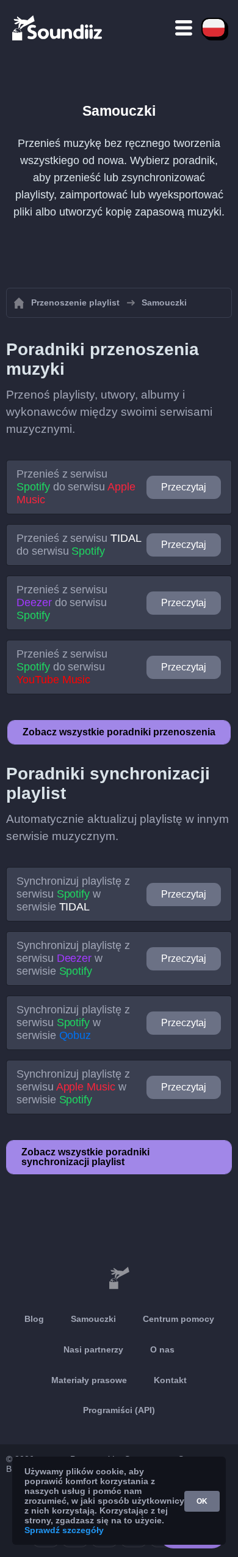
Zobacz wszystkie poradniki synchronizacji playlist (85, 1157)
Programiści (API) (119, 1410)
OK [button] (202, 1501)
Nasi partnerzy (93, 1349)
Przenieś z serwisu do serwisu (75, 487)
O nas (162, 1349)
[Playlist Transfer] (58, 27)
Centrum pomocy (178, 1319)
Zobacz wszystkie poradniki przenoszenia (119, 732)
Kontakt (170, 1380)
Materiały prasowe (89, 1380)
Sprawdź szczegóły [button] (64, 1530)
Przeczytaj (183, 487)
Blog (34, 1319)
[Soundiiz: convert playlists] (119, 1278)
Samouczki (93, 1319)
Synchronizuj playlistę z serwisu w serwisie (73, 894)
